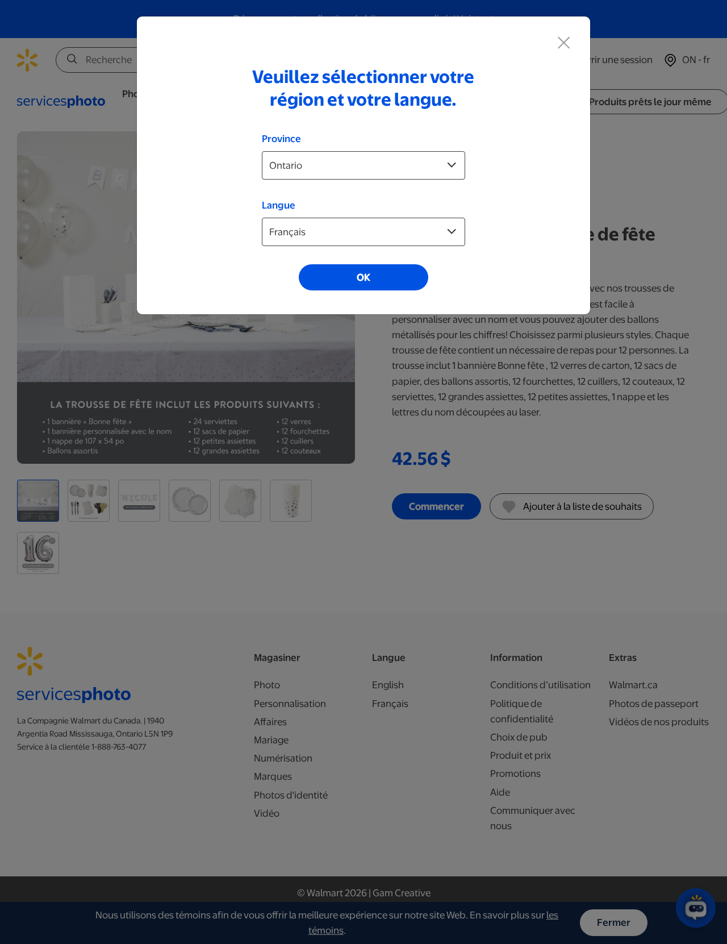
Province (281, 138)
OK (363, 277)
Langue (278, 205)
